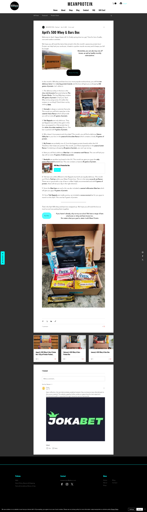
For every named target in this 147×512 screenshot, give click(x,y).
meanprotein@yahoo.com (68, 480)
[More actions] (104, 27)
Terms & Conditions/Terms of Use (25, 486)
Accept (139, 509)
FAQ (16, 480)
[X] (143, 260)
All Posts (36, 15)
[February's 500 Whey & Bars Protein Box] (73, 342)
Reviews (3, 258)
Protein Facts (55, 15)
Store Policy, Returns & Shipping (25, 483)
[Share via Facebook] (43, 321)
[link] (114, 3)
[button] (111, 15)
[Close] (145, 509)
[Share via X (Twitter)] (47, 321)
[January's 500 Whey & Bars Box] (101, 342)
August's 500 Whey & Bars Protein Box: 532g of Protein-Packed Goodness (46, 353)
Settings (132, 509)
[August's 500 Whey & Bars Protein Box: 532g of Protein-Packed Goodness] (46, 342)
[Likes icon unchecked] (47, 448)
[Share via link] (55, 321)
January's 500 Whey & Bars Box (100, 352)
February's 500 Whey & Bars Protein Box (71, 353)
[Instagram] (143, 252)
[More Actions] (104, 388)
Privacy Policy (114, 509)
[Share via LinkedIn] (51, 321)
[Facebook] (143, 256)
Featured (45, 15)
